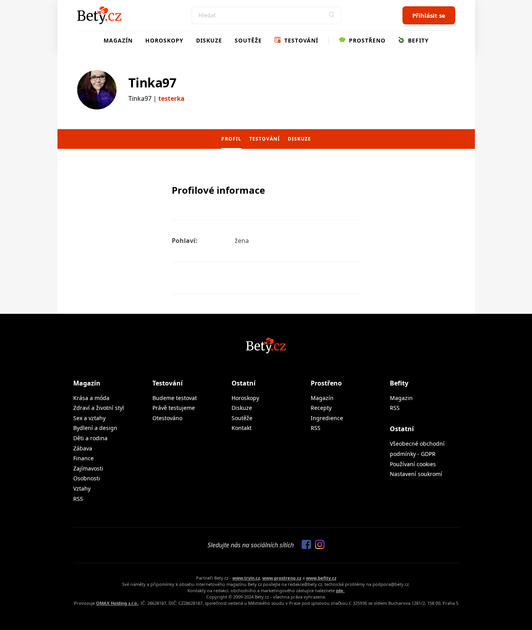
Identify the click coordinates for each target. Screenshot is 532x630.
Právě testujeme (173, 407)
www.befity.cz (321, 578)
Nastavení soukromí (416, 474)
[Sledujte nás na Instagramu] (317, 545)
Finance (83, 458)
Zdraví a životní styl (98, 407)
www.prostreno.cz (281, 578)
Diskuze (209, 40)
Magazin (401, 398)
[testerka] (97, 89)
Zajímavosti (88, 468)
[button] (332, 15)
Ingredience (327, 418)
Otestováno (167, 418)
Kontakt (242, 428)
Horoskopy (164, 40)
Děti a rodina (90, 438)
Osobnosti (86, 478)
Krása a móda (91, 398)
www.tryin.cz (246, 578)
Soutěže (248, 40)
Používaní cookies (413, 464)
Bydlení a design (95, 428)
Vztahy (82, 488)
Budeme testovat (174, 398)
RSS (78, 498)
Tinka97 (152, 82)
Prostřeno (366, 40)
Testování (300, 40)
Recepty (321, 407)
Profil (231, 138)
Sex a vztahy (89, 418)
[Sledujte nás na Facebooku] (304, 545)
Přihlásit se (428, 15)
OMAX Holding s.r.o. (117, 603)
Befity (417, 40)
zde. (340, 590)
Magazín (118, 40)
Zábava (82, 448)
